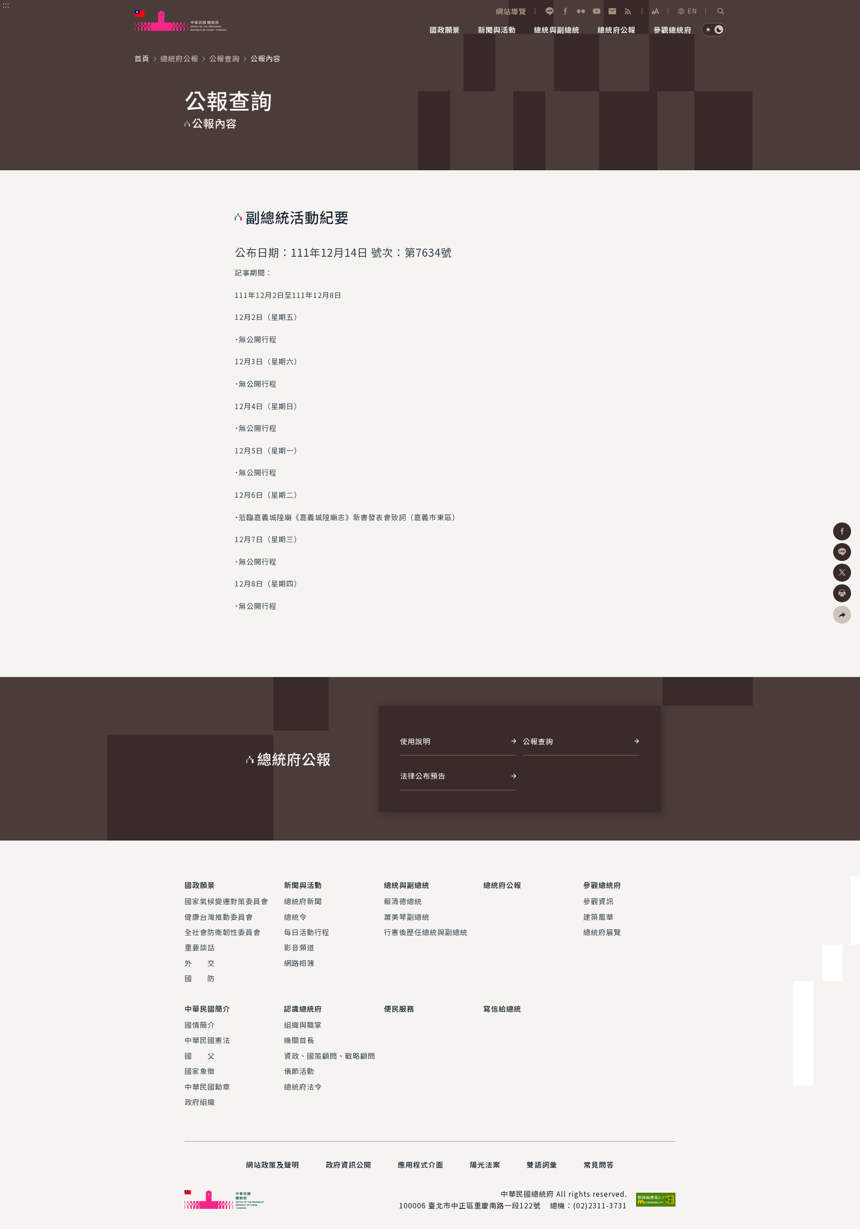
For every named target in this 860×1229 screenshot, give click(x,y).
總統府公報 (179, 58)
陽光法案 (485, 1164)
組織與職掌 (303, 1024)
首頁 (142, 58)
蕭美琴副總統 (407, 916)
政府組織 (200, 1101)
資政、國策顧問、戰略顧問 (329, 1055)
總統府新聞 (303, 901)
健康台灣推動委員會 (219, 916)
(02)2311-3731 (600, 1205)
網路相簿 (299, 962)
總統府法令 (303, 1086)
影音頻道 (299, 947)
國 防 (200, 978)
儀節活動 (299, 1070)
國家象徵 (200, 1070)
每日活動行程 (307, 932)
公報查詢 (224, 58)
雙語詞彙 (542, 1164)
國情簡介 (200, 1024)
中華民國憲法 (207, 1040)
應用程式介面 (420, 1164)
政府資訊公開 (348, 1164)
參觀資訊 (598, 901)
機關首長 (299, 1040)
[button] (721, 11)
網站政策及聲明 (272, 1164)
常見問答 (599, 1164)
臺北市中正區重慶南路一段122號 (484, 1205)
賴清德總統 (403, 901)
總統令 (295, 916)
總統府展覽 (602, 932)
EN (692, 10)
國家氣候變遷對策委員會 (226, 901)
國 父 (200, 1055)
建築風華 (598, 916)
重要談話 (200, 947)
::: (6, 5)
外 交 (200, 962)
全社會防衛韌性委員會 (223, 932)
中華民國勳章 (207, 1086)
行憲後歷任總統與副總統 (426, 932)
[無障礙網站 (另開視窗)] (655, 1200)
